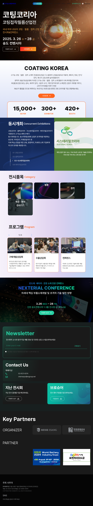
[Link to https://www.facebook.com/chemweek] (68, 497)
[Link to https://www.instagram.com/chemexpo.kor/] (77, 497)
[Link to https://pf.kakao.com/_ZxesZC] (86, 497)
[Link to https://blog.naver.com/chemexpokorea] (59, 497)
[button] (8, 235)
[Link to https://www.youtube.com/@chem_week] (49, 497)
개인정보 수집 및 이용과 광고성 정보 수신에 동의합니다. (23, 352)
